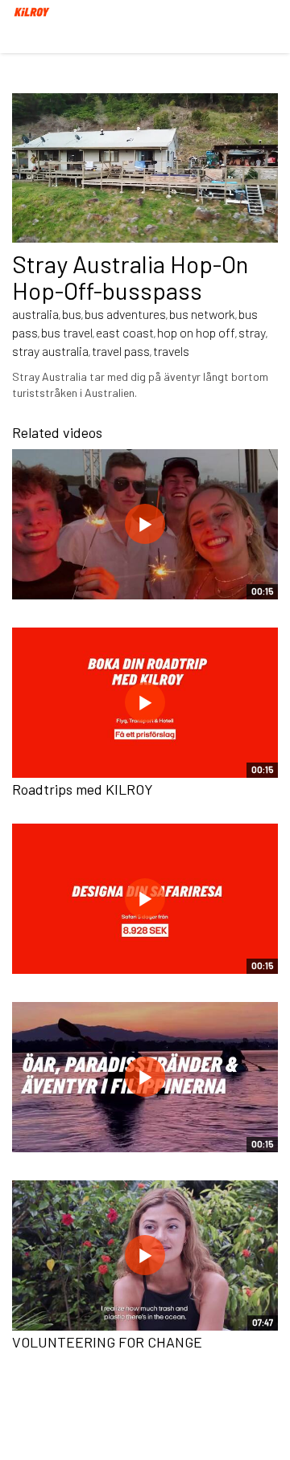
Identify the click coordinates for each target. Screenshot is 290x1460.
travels (171, 350)
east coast (125, 332)
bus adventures (125, 313)
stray (252, 332)
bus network (202, 313)
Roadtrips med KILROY (82, 789)
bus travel (67, 332)
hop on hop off (196, 332)
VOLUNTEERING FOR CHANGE (107, 1342)
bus (71, 313)
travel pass (121, 350)
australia (35, 313)
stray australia (50, 350)
